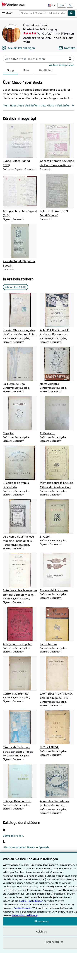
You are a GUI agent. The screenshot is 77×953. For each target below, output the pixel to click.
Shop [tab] (10, 70)
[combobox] (43, 13)
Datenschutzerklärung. (25, 915)
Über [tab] (26, 70)
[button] (70, 58)
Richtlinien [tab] (45, 70)
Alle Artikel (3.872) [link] (15, 286)
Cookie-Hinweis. (23, 907)
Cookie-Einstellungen (31, 900)
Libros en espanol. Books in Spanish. (26, 847)
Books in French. (13, 835)
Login (61, 5)
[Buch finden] (71, 13)
